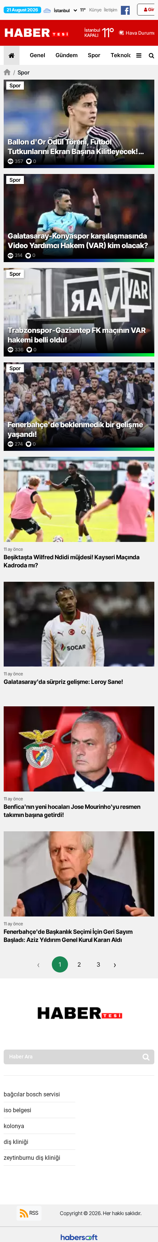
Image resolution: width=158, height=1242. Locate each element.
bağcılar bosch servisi (32, 1094)
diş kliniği (16, 1141)
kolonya (14, 1126)
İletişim (110, 10)
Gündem (66, 55)
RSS (33, 1212)
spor (21, 72)
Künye (95, 10)
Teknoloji (123, 55)
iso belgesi (17, 1110)
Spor (94, 55)
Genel (37, 55)
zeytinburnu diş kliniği (32, 1157)
